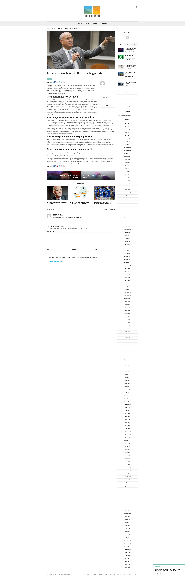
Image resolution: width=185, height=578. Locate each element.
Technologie (104, 23)
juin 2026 (127, 129)
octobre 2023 (127, 226)
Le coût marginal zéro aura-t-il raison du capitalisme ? (57, 203)
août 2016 (127, 480)
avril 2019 (127, 383)
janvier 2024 (127, 217)
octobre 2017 (127, 437)
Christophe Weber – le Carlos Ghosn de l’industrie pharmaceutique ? (130, 74)
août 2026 (127, 123)
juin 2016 (127, 486)
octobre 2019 (127, 365)
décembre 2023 (127, 220)
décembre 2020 (127, 325)
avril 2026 (127, 135)
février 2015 (127, 534)
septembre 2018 (127, 404)
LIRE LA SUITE (159, 573)
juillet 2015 (127, 519)
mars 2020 (127, 353)
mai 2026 (127, 132)
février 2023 (127, 250)
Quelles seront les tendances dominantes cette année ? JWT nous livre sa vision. (130, 57)
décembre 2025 (127, 147)
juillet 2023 (127, 235)
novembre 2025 (127, 150)
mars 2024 (127, 211)
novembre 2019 (127, 362)
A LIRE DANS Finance (160, 566)
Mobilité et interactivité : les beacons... (94, 176)
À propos (135, 574)
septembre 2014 (127, 549)
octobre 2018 (127, 401)
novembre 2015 (127, 507)
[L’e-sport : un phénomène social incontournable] (121, 51)
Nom (48, 249)
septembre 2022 (127, 265)
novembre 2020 (127, 328)
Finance (87, 23)
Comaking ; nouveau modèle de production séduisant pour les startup (103, 203)
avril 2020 (127, 350)
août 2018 (127, 407)
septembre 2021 (127, 298)
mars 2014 (127, 567)
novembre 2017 (127, 434)
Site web (95, 249)
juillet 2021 (127, 304)
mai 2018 (127, 416)
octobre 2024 (127, 189)
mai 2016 (127, 489)
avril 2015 (127, 528)
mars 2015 (127, 531)
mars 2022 (127, 283)
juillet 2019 (127, 374)
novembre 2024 (127, 187)
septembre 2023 (127, 229)
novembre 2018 (127, 398)
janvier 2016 (127, 501)
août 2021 (127, 301)
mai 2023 (127, 241)
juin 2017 (127, 449)
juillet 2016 (127, 483)
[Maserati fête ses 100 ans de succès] (121, 85)
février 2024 (127, 214)
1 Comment (104, 97)
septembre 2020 (127, 335)
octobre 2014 (127, 546)
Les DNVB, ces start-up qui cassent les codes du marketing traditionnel (79, 203)
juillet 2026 (127, 126)
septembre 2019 (127, 368)
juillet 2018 (127, 410)
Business (80, 23)
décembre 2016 (127, 467)
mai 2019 (127, 380)
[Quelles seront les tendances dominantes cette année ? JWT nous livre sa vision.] (121, 58)
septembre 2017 (127, 440)
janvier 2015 (127, 537)
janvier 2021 (127, 322)
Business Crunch (61, 75)
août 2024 (127, 196)
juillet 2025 (127, 162)
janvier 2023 (127, 253)
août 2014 (127, 552)
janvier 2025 (127, 180)
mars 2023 (127, 247)
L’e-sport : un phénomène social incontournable (131, 49)
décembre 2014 (127, 540)
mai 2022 (127, 277)
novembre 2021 (127, 295)
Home (48, 28)
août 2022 (127, 268)
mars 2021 (127, 316)
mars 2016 (127, 495)
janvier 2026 (127, 144)
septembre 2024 (127, 193)
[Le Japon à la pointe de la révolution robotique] (121, 68)
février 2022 (127, 286)
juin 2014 (127, 558)
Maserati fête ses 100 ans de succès (130, 83)
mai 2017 (127, 452)
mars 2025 (127, 174)
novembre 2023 (127, 223)
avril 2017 (127, 455)
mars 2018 (127, 422)
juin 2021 (127, 307)
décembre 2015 (127, 504)
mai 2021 (127, 310)
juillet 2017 (127, 446)
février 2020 (127, 356)
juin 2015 (127, 522)
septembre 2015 (127, 513)
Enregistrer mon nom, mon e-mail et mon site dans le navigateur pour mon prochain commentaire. (72, 257)
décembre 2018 (127, 395)
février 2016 (127, 498)
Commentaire (50, 231)
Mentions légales (127, 574)
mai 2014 (127, 561)
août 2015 (127, 516)
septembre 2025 (127, 156)
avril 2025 (127, 171)
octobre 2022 (127, 262)
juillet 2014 (127, 555)
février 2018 (127, 425)
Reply (54, 219)
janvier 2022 (127, 289)
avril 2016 (127, 492)
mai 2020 (127, 347)
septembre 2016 (127, 477)
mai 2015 (127, 525)
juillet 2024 (127, 199)
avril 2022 (127, 280)
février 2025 (127, 177)
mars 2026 (127, 138)
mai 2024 (127, 205)
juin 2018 (127, 413)
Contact (119, 574)
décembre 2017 (127, 431)
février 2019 (127, 389)
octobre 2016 (127, 473)
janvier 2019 (127, 392)
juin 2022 (127, 274)
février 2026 (127, 141)
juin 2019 (127, 377)
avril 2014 (127, 564)
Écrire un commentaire (109, 209)
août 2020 (127, 338)
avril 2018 (127, 419)
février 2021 (127, 319)
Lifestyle (95, 23)
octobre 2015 (127, 510)
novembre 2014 (127, 543)
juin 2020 (127, 344)
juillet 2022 (127, 271)
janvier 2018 (127, 428)
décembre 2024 (127, 183)
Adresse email (74, 249)
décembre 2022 (127, 256)
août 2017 (127, 443)
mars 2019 (127, 386)
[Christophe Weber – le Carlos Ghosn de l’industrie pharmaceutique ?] (121, 75)
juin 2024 (127, 202)
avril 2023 (127, 244)
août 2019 (127, 371)
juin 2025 (127, 165)
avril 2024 (127, 208)
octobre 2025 (127, 153)
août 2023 (127, 232)
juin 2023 (127, 238)
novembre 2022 (127, 259)
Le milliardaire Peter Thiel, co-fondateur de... (67, 176)
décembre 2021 (127, 292)
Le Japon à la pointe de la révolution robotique (130, 66)
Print (102, 101)
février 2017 (127, 461)
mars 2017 (127, 458)
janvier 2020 (127, 359)
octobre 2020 (127, 332)
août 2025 (127, 159)
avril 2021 (127, 313)
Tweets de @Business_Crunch (124, 115)
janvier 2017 (127, 464)
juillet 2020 (127, 341)
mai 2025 (127, 168)
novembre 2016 (127, 471)
